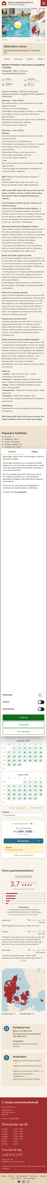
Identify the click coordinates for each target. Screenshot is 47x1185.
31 (35, 798)
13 (41, 752)
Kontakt (11, 1176)
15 (14, 756)
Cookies (3, 1176)
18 (30, 756)
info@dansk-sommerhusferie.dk (13, 1162)
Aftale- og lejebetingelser (23, 855)
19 (35, 756)
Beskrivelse (18, 59)
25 (30, 760)
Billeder (7, 59)
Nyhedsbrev (34, 1176)
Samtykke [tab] (12, 452)
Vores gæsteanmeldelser (20, 823)
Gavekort (43, 1176)
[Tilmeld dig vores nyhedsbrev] (28, 1181)
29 (14, 764)
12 (35, 752)
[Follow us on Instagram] (23, 1181)
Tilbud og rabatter (29, 1178)
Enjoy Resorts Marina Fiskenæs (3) (17, 50)
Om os (18, 1178)
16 (19, 756)
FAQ (12, 1178)
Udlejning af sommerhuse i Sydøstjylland (23, 1075)
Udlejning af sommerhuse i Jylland (26, 1071)
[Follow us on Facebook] (19, 1181)
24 (25, 760)
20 (41, 756)
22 (14, 760)
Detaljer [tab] (35, 452)
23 (19, 760)
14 (9, 756)
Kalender (40, 59)
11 (30, 752)
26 (35, 760)
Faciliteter (29, 59)
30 (19, 764)
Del (39, 40)
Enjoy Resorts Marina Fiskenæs (14, 73)
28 (9, 764)
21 (9, 760)
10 (25, 752)
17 (25, 756)
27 (41, 760)
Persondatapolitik (22, 1176)
